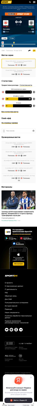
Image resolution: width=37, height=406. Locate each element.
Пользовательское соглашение (16, 303)
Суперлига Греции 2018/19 (15, 6)
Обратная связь (11, 296)
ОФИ (32, 29)
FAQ (6, 293)
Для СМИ (8, 299)
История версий (11, 306)
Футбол (5, 6)
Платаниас (6, 29)
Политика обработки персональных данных (18, 316)
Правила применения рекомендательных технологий (16, 322)
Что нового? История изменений (21, 234)
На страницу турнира (10, 123)
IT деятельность (11, 289)
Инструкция (18, 263)
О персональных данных (14, 286)
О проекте (9, 283)
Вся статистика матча (10, 112)
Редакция (8, 309)
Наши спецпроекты (12, 312)
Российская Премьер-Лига (9, 220)
